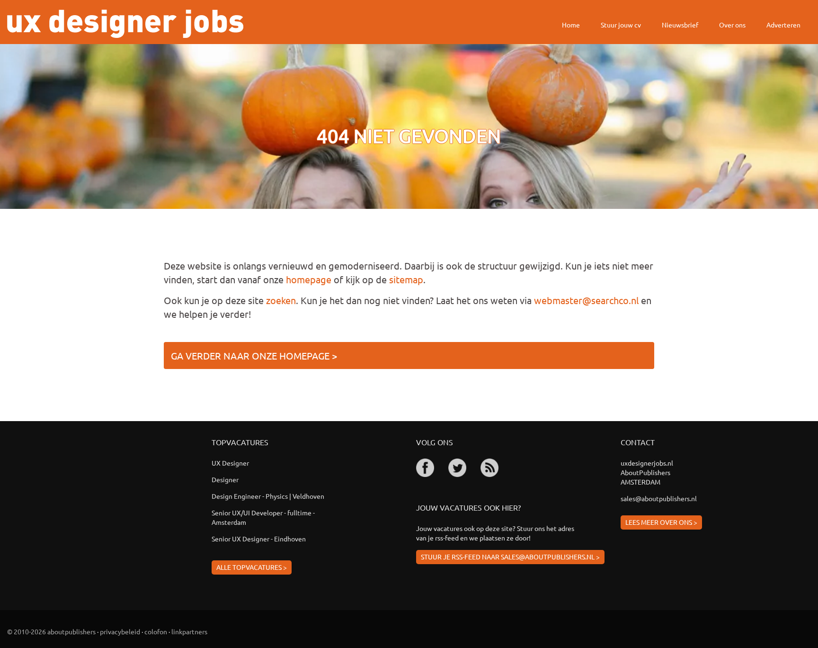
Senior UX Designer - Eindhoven (259, 538)
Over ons (732, 24)
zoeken (281, 300)
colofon (155, 631)
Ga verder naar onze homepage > (254, 355)
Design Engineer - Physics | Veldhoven (268, 496)
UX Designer (230, 463)
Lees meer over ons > (661, 522)
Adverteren (783, 24)
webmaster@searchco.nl (586, 300)
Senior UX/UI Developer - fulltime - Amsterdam (263, 517)
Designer (225, 479)
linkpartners (189, 631)
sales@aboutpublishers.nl (659, 498)
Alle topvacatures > (251, 567)
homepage (308, 279)
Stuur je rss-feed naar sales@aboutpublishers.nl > (510, 556)
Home (571, 24)
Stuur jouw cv (621, 24)
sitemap (406, 279)
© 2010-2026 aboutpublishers (51, 631)
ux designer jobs (125, 23)
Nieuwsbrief (680, 24)
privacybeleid (120, 631)
